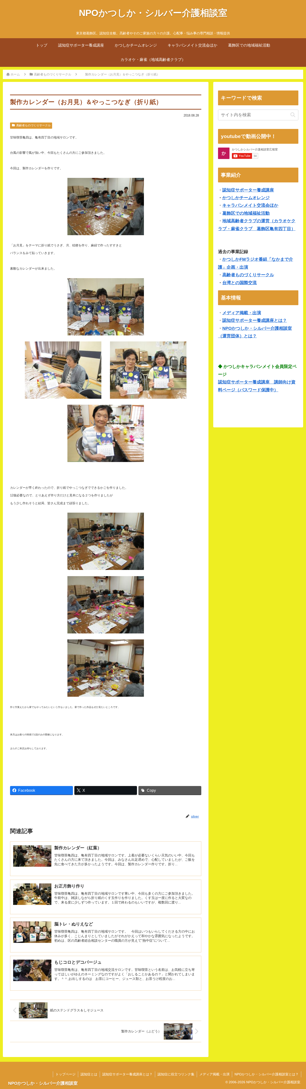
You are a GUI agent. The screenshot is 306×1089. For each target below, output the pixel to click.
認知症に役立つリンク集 (176, 1074)
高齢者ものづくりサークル (33, 125)
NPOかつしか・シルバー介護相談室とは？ (267, 1074)
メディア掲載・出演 (241, 312)
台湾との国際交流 (239, 282)
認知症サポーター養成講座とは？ (254, 320)
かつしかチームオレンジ (246, 197)
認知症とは (89, 1074)
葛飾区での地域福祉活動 (246, 213)
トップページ (65, 1074)
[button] (293, 115)
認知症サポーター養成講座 (248, 190)
